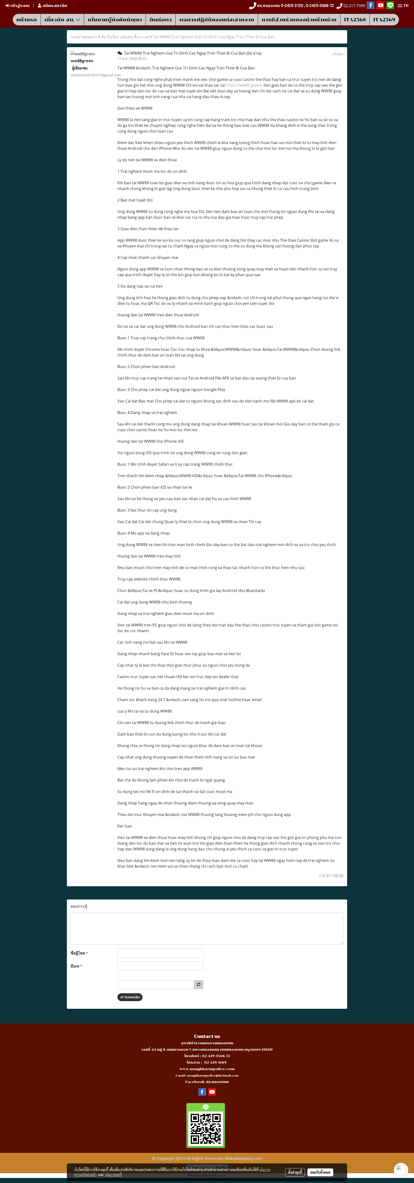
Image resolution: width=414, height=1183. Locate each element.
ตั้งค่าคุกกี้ (295, 1172)
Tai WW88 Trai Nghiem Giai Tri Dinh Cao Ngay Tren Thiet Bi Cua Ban (214, 36)
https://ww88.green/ (244, 85)
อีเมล (76, 966)
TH (405, 6)
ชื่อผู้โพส (79, 953)
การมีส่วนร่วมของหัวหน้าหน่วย (299, 19)
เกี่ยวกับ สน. (60, 19)
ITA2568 (355, 19)
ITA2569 (384, 19)
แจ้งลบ (337, 53)
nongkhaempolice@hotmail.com (212, 1075)
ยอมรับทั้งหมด (320, 1172)
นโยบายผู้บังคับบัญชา (115, 19)
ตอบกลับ (132, 997)
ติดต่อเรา (161, 19)
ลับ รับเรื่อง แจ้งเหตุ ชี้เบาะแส (125, 36)
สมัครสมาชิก (54, 5)
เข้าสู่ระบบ (19, 5)
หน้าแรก (26, 19)
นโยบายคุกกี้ (113, 1174)
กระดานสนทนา (84, 36)
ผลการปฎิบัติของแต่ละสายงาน (216, 19)
